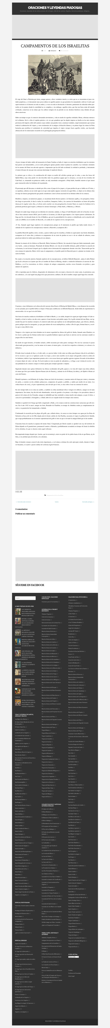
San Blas (70, 767)
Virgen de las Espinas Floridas (50, 779)
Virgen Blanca (45, 730)
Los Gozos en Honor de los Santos (77, 668)
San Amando (71, 756)
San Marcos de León (73, 816)
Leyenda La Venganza (47, 887)
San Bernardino (72, 764)
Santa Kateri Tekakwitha (21, 860)
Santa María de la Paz (21, 869)
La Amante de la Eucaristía (49, 625)
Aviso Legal (71, 976)
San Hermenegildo (20, 782)
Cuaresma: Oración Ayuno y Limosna (24, 905)
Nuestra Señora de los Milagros (50, 679)
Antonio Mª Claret (73, 631)
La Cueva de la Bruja (47, 859)
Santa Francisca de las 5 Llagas (76, 880)
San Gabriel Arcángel (74, 790)
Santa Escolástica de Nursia (22, 837)
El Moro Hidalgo (46, 820)
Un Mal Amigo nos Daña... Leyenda (51, 922)
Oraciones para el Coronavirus (50, 602)
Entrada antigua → (88, 502)
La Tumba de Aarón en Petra (49, 962)
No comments (64, 50)
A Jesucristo (71, 616)
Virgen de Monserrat (47, 753)
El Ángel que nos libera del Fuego (24, 986)
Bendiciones (71, 634)
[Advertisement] (55, 27)
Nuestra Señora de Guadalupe (76, 691)
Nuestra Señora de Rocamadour (50, 659)
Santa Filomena (19, 840)
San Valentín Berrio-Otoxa (22, 805)
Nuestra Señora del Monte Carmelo (77, 715)
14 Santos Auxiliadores (74, 603)
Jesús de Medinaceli (73, 663)
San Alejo (70, 753)
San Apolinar (71, 759)
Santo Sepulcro (72, 909)
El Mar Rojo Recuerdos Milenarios (51, 954)
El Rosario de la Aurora (48, 837)
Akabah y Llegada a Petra (48, 937)
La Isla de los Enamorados (49, 865)
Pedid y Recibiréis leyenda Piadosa (51, 919)
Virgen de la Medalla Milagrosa (76, 941)
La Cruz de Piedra (46, 856)
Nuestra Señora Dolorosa (75, 674)
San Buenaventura (20, 773)
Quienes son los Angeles (21, 743)
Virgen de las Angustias (48, 776)
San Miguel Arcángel (73, 834)
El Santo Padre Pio (20, 727)
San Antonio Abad (20, 755)
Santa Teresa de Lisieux (21, 883)
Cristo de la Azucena (47, 617)
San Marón (71, 825)
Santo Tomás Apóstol (74, 912)
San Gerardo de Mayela (21, 779)
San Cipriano (71, 782)
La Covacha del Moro (47, 853)
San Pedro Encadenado (74, 845)
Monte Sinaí (45, 967)
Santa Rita (71, 891)
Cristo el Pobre (72, 642)
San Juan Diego (72, 808)
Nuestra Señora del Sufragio (75, 728)
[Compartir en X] (19, 492)
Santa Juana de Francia (21, 854)
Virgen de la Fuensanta (48, 767)
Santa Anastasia (19, 808)
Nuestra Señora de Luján (74, 694)
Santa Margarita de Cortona (22, 863)
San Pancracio (72, 839)
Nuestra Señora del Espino (75, 712)
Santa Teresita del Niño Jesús (23, 886)
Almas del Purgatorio (74, 625)
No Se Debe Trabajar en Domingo (50, 916)
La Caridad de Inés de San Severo (50, 850)
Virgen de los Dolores (47, 782)
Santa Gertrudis (72, 886)
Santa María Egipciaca (21, 866)
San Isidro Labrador (73, 793)
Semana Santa (19, 924)
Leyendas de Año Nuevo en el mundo (51, 906)
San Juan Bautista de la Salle (75, 805)
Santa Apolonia (19, 811)
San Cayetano (72, 773)
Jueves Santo (18, 916)
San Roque (71, 857)
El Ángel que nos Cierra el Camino (24, 974)
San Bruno (71, 770)
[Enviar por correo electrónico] (16, 492)
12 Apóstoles (72, 600)
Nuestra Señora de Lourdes (49, 648)
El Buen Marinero (46, 812)
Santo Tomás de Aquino (74, 915)
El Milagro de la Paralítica (49, 815)
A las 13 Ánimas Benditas (75, 622)
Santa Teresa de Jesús (21, 880)
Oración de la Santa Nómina (75, 741)
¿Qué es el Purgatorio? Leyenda (50, 925)
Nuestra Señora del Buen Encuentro (78, 707)
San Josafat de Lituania (21, 785)
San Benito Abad (72, 762)
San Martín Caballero (74, 819)
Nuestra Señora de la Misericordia (77, 699)
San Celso (71, 776)
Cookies (70, 970)
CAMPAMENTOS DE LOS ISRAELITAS (55, 46)
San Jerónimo (71, 796)
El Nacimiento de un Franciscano (50, 823)
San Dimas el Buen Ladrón (75, 785)
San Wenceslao (72, 863)
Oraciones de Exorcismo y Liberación (78, 736)
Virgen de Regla (72, 935)
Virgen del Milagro (47, 794)
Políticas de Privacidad (74, 973)
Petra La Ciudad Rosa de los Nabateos (52, 970)
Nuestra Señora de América (75, 682)
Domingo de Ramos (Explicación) (24, 910)
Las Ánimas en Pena (47, 873)
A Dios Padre (71, 613)
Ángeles (17, 1009)
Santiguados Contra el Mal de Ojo (77, 897)
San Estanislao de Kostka (75, 788)
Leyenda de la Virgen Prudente (50, 893)
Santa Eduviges (72, 877)
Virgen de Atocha (46, 742)
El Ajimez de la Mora (47, 809)
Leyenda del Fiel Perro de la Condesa (51, 899)
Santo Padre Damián (73, 906)
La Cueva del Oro (46, 862)
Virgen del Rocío (72, 946)
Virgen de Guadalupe (73, 932)
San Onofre (71, 837)
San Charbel (71, 779)
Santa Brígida (18, 819)
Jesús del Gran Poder (74, 666)
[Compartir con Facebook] (21, 492)
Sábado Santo (18, 927)
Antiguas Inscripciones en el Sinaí (51, 940)
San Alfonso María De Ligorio (23, 752)
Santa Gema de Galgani (74, 883)
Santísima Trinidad (73, 918)
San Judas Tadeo (72, 813)
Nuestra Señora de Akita (48, 639)
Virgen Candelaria (73, 920)
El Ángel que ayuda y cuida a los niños (25, 959)
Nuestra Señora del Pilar (75, 720)
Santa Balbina (18, 814)
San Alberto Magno (73, 750)
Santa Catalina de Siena (21, 828)
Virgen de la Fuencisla (47, 765)
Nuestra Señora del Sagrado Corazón (78, 723)
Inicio (56, 502)
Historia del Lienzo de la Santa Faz (51, 622)
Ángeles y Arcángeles (21, 895)
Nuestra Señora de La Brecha (49, 645)
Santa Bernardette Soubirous (76, 865)
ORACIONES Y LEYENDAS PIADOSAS (55, 8)
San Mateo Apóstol (73, 828)
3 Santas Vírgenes (73, 611)
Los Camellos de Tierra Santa (49, 965)
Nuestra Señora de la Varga (49, 674)
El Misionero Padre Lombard (49, 817)
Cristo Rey (71, 637)
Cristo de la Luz (46, 620)
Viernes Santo (19, 930)
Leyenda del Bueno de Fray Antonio (51, 896)
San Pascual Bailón (20, 799)
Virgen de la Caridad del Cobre (76, 938)
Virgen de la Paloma (47, 773)
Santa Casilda (72, 871)
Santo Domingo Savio (74, 900)
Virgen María (71, 926)
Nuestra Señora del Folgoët (49, 701)
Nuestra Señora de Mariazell (49, 653)
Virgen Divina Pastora (74, 923)
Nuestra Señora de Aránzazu (76, 685)
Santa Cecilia (71, 874)
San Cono (17, 776)
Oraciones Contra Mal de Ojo (76, 733)
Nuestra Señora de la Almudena (50, 662)
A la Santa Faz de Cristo (74, 619)
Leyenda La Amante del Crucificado (51, 879)
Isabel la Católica (19, 730)
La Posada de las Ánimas (48, 868)
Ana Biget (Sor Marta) (21, 719)
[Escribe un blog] (18, 492)
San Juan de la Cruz (73, 811)
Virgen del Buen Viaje (47, 788)
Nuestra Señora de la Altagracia (77, 696)
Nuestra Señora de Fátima (75, 688)
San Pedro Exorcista (73, 848)
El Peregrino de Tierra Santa (49, 826)
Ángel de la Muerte (20, 1006)
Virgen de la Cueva (47, 762)
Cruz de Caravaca (73, 645)
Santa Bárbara (72, 868)
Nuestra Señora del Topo (75, 731)
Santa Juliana (18, 857)
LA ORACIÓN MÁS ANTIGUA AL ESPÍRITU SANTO (28, 664)
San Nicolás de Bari (20, 793)
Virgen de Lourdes (46, 750)
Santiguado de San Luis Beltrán (76, 894)
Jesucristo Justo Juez (73, 660)
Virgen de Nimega (46, 756)
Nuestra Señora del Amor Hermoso (77, 702)
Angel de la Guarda (73, 628)
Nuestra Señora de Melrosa (49, 656)
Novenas (70, 671)
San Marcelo (18, 791)
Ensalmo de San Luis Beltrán (76, 651)
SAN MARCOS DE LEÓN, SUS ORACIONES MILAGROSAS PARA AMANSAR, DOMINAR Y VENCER (25, 693)
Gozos (70, 654)
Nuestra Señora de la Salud (49, 671)
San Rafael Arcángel (73, 854)
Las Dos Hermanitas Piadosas (50, 871)
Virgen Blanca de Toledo (48, 733)
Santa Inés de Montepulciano (76, 889)
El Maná (44, 951)
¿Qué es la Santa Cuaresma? (22, 933)
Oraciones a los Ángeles (21, 1000)
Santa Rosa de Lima (20, 877)
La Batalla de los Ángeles (22, 733)
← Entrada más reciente (23, 502)
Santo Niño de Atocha (74, 903)
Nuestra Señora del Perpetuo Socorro (52, 711)
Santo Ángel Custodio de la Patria (24, 892)
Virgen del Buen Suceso (48, 785)
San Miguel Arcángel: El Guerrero (24, 1003)
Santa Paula (18, 872)
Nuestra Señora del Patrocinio (50, 709)
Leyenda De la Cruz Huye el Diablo (51, 876)
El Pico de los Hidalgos (48, 829)
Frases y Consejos (20, 994)
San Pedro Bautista (73, 842)
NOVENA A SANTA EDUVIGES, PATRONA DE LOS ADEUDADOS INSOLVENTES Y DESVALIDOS (24, 623)
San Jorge (70, 799)
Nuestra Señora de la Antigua (49, 665)
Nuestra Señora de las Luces (49, 676)
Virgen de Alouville (47, 739)
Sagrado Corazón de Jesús (75, 747)
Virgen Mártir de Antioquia (75, 929)
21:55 (44, 50)
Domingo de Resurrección (22, 913)
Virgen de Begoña (46, 744)
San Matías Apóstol (73, 831)
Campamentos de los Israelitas (54, 495)
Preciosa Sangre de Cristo (75, 744)
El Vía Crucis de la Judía (48, 840)
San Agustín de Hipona (21, 746)
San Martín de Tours (73, 822)
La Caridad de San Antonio (22, 735)
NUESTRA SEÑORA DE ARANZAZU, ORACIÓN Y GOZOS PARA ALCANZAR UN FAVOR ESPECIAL (25, 644)
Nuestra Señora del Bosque (49, 687)
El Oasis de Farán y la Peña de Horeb (51, 957)
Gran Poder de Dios (73, 657)
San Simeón (71, 860)
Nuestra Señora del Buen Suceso (50, 695)
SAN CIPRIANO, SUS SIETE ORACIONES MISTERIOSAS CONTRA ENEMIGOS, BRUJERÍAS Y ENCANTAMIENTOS (25, 655)
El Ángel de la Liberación (21, 951)
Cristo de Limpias (73, 640)
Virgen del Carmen (73, 943)
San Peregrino (72, 851)
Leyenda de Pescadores (48, 890)
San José (70, 802)
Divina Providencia (73, 648)
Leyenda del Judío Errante (49, 628)
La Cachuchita (45, 843)
